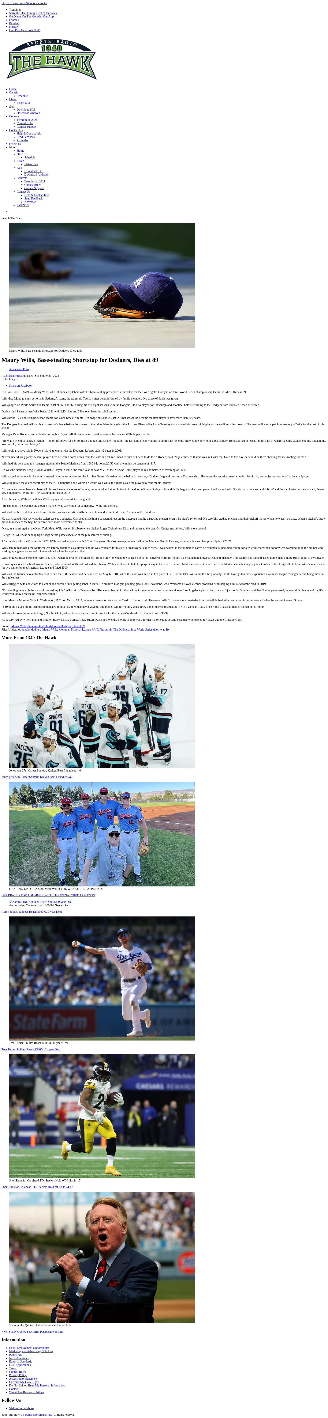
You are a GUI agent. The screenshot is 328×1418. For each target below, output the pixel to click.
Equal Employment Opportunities (29, 1347)
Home (13, 89)
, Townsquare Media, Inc (36, 1414)
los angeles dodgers (29, 629)
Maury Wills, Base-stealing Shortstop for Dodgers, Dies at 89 (48, 626)
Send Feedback (26, 136)
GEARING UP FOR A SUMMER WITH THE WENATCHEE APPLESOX (48, 895)
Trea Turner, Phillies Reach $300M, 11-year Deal (31, 1049)
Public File (15, 1354)
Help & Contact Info (29, 133)
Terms (13, 1368)
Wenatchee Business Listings (26, 1392)
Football (14, 19)
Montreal (64, 629)
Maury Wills (49, 629)
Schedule (22, 95)
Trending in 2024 (27, 119)
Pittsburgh (105, 629)
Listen (13, 99)
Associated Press (12, 375)
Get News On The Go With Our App (31, 16)
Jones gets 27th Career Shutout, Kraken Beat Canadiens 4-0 (37, 777)
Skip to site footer (36, 3)
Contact (13, 1388)
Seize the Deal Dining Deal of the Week (33, 13)
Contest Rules (25, 123)
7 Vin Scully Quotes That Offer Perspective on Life (32, 1331)
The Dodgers (121, 629)
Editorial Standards (20, 1361)
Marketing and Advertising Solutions (31, 1351)
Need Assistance (19, 1358)
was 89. (165, 629)
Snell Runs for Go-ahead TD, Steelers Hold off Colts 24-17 (37, 1187)
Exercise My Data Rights (24, 1382)
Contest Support (26, 126)
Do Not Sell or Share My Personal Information (37, 1385)
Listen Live (23, 102)
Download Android (28, 113)
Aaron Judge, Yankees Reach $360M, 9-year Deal (32, 911)
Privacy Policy (18, 1375)
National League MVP (84, 629)
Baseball (14, 23)
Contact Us (16, 130)
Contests (14, 116)
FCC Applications (20, 1365)
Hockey (14, 26)
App (11, 106)
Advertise (22, 140)
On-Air (13, 92)
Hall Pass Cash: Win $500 (24, 30)
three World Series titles (144, 629)
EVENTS (15, 143)
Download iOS (26, 109)
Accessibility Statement (23, 1378)
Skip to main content (14, 3)
